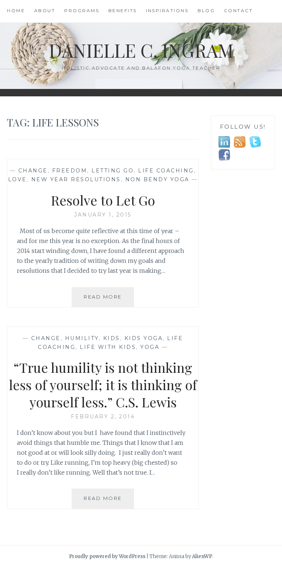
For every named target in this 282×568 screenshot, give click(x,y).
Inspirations (167, 10)
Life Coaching (166, 170)
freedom (69, 170)
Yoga (149, 347)
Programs (81, 10)
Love (17, 179)
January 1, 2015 (102, 214)
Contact (238, 10)
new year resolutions (76, 179)
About (44, 10)
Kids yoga (143, 338)
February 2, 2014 (103, 416)
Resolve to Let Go (103, 200)
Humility (82, 338)
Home (16, 10)
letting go (112, 170)
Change (33, 170)
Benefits (122, 10)
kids (111, 338)
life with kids (108, 347)
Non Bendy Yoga (157, 179)
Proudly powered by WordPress (107, 556)
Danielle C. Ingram (141, 50)
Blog (206, 10)
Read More (109, 300)
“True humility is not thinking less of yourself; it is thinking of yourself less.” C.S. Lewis (103, 384)
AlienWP (202, 556)
